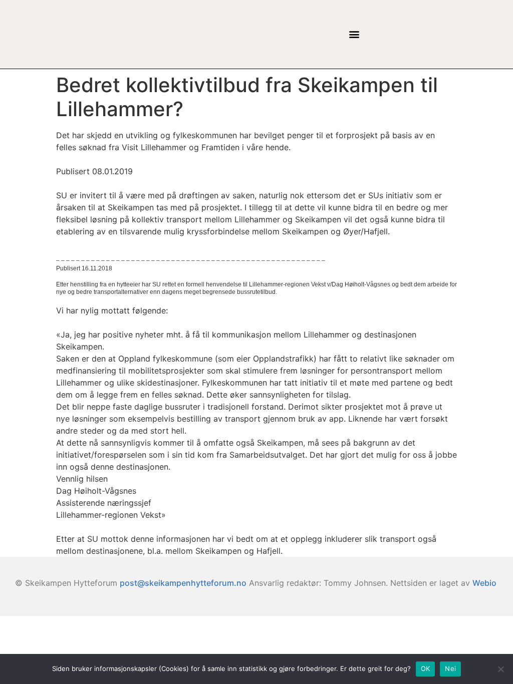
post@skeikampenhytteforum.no (183, 583)
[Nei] (500, 669)
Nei (450, 668)
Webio (484, 583)
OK (425, 668)
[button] (354, 34)
